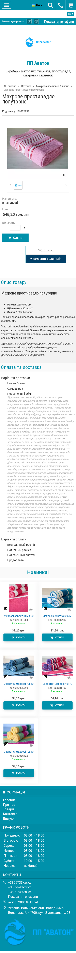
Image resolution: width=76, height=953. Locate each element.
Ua (38, 5)
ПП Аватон (38, 63)
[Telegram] (29, 21)
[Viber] (36, 21)
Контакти (10, 814)
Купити (16, 237)
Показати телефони (59, 21)
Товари (8, 809)
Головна (9, 800)
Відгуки (8, 818)
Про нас (9, 804)
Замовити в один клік (46, 259)
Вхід (70, 13)
